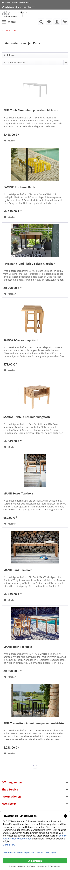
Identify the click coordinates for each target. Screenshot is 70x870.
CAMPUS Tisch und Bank (19, 187)
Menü (12, 22)
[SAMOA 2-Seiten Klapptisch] (35, 317)
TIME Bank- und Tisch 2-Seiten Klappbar (29, 263)
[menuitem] (8, 22)
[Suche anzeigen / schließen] (41, 22)
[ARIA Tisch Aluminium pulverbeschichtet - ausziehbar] (35, 87)
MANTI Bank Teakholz (17, 570)
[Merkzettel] (49, 22)
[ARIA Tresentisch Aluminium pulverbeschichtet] (35, 700)
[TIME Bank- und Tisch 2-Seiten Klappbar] (35, 240)
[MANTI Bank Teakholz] (35, 547)
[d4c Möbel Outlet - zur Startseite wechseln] (15, 14)
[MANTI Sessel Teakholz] (35, 470)
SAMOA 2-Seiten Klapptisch (21, 340)
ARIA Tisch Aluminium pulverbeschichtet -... (31, 110)
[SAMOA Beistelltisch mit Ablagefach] (35, 394)
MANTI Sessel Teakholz (18, 493)
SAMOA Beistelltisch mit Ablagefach (26, 417)
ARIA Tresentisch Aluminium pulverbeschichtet (34, 723)
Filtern (10, 55)
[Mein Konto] (57, 22)
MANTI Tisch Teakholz (17, 647)
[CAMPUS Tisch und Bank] (35, 164)
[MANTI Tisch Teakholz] (35, 623)
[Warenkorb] (65, 22)
